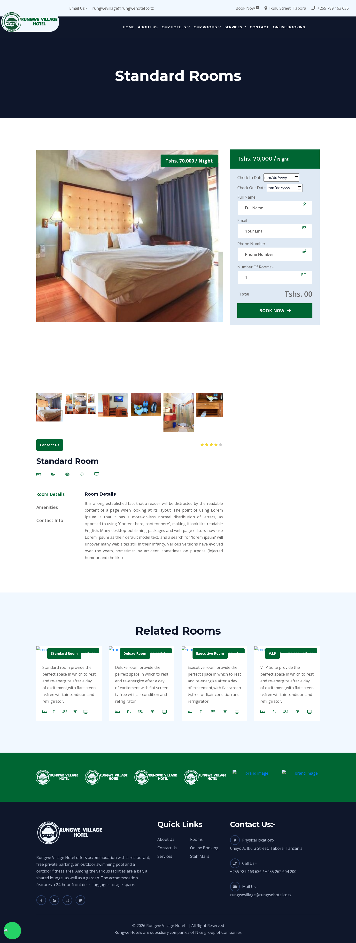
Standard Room (64, 653)
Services (233, 27)
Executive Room (210, 653)
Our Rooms (205, 27)
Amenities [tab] (47, 507)
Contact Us (49, 445)
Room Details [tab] (50, 494)
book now (272, 310)
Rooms (196, 839)
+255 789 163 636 (333, 8)
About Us (148, 27)
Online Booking (289, 27)
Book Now (246, 8)
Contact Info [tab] (49, 520)
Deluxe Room (135, 653)
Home (128, 27)
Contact (259, 27)
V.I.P (272, 653)
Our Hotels (174, 27)
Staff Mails (199, 856)
